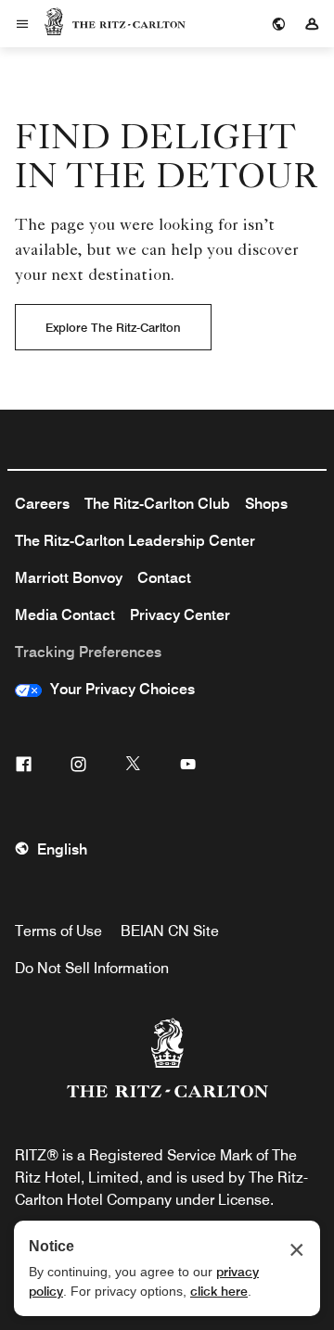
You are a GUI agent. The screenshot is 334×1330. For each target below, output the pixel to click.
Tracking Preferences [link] (88, 652)
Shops (266, 504)
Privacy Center (180, 615)
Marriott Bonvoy (68, 578)
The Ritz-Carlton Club (157, 504)
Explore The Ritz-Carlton (113, 327)
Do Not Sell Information (92, 968)
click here (219, 1291)
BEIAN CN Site (170, 931)
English (62, 849)
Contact (164, 578)
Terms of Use (58, 931)
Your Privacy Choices (118, 689)
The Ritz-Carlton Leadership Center (135, 541)
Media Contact (65, 615)
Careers (42, 504)
